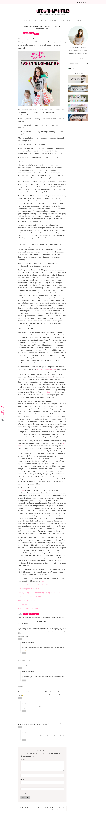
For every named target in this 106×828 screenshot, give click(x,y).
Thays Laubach (22, 623)
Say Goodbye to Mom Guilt (28, 589)
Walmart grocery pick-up (46, 369)
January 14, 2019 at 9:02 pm (28, 643)
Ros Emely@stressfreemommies (26, 716)
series (52, 617)
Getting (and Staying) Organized (31, 597)
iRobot (50, 377)
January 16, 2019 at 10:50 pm (24, 687)
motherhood (37, 617)
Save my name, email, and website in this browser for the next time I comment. (39, 793)
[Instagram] (84, 0)
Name (22, 773)
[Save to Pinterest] (2, 413)
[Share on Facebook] (2, 407)
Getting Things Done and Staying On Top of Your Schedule (41, 593)
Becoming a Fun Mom (26, 604)
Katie (19, 686)
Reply (24, 652)
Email (22, 779)
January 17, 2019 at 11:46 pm (28, 703)
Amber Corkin (22, 658)
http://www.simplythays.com (24, 636)
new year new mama (45, 617)
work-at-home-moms (59, 617)
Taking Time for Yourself (28, 600)
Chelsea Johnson (27, 642)
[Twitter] (80, 0)
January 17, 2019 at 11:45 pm (28, 732)
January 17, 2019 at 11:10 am (24, 718)
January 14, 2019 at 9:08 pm (28, 672)
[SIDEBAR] (72, 69)
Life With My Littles (53, 12)
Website (22, 786)
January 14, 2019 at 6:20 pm (24, 624)
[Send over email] (2, 417)
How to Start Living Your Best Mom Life (33, 585)
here (42, 581)
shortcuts (50, 392)
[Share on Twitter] (2, 410)
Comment (22, 759)
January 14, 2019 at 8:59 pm (24, 660)
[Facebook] (78, 0)
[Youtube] (85, 0)
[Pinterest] (82, 0)
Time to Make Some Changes (29, 608)
